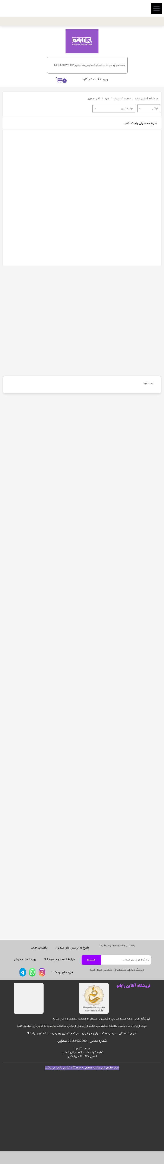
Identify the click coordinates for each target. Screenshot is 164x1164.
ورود (105, 79)
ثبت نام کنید (90, 79)
